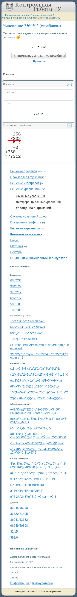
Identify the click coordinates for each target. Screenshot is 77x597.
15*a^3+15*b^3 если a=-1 (27, 321)
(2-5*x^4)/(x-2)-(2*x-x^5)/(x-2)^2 (31, 428)
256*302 (55, 18)
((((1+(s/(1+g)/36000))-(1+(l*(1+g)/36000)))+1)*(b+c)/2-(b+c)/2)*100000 (38, 435)
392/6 (14, 537)
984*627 (15, 286)
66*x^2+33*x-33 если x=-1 (27, 327)
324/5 (14, 531)
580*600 (15, 304)
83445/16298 (19, 507)
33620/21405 (19, 513)
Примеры (39, 61)
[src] (69, 84)
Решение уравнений (41, 15)
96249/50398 (19, 525)
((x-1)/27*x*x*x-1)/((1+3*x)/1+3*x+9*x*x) (36, 380)
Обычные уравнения (30, 196)
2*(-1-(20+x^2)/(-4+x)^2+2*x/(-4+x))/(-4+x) (37, 398)
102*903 (15, 310)
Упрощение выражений (14, 18)
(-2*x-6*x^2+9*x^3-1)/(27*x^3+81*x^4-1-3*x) (39, 374)
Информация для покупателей (31, 583)
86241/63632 (19, 519)
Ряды (14, 240)
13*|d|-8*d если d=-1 (23, 339)
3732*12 (15, 292)
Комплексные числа (25, 234)
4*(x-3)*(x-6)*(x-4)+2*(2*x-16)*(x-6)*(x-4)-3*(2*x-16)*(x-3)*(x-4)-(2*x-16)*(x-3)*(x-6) (38, 465)
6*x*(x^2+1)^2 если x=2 (26, 333)
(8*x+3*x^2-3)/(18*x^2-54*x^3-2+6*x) (34, 386)
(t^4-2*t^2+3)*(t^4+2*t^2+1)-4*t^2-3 (33, 496)
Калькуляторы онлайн (17, 15)
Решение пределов (23, 171)
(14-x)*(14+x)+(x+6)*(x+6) (27, 484)
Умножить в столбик (39, 18)
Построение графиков (25, 222)
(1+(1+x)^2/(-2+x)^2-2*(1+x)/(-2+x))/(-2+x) (37, 443)
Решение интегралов (25, 183)
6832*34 (15, 280)
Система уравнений (24, 216)
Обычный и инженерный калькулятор (38, 258)
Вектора (16, 252)
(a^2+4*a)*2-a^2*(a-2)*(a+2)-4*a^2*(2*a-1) (38, 473)
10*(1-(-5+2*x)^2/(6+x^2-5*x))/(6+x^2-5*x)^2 (39, 392)
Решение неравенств (25, 228)
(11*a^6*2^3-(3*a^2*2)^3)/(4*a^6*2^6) (35, 368)
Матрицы (16, 246)
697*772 (15, 298)
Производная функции (26, 177)
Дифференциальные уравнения (38, 202)
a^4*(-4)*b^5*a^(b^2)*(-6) (26, 490)
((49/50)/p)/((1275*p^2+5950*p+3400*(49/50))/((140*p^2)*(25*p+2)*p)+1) (35, 411)
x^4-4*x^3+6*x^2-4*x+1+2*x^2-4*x (33, 478)
